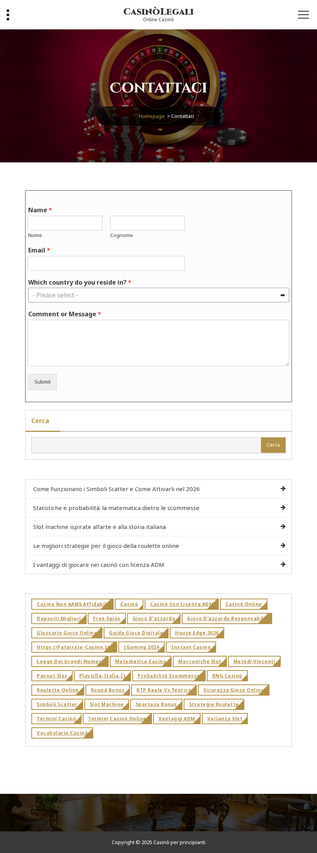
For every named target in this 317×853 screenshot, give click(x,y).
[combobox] (158, 295)
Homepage (152, 116)
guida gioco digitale (136, 633)
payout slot (52, 675)
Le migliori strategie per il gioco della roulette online (106, 545)
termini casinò (56, 718)
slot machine (107, 704)
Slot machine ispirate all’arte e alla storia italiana (99, 527)
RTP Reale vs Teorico (163, 690)
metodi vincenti (254, 661)
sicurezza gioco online (233, 690)
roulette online (58, 690)
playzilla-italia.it (102, 675)
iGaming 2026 (141, 647)
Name (40, 210)
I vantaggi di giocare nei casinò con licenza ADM (98, 564)
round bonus (108, 690)
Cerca (40, 420)
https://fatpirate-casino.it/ (74, 647)
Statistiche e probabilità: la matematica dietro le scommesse (116, 508)
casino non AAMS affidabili (72, 604)
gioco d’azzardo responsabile (227, 618)
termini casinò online (117, 718)
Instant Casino (191, 647)
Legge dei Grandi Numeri (70, 661)
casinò (129, 604)
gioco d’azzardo (154, 618)
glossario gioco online (67, 633)
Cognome (121, 235)
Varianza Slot (225, 718)
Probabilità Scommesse (169, 675)
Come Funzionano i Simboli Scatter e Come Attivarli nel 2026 (116, 489)
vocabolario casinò (62, 733)
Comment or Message (64, 314)
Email (39, 250)
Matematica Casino (141, 661)
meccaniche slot (200, 661)
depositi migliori (59, 618)
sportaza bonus (156, 704)
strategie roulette (214, 704)
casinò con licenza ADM (181, 604)
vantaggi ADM (176, 718)
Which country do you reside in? (79, 282)
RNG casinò (227, 675)
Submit (42, 381)
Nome (35, 235)
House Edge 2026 (197, 633)
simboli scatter (57, 704)
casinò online (243, 604)
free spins (107, 618)
